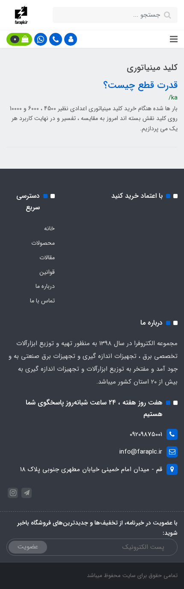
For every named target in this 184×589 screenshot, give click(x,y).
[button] (70, 39)
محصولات (43, 243)
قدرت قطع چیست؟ (140, 85)
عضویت (28, 547)
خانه (49, 228)
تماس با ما (42, 300)
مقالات (47, 257)
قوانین (47, 272)
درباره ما (45, 286)
